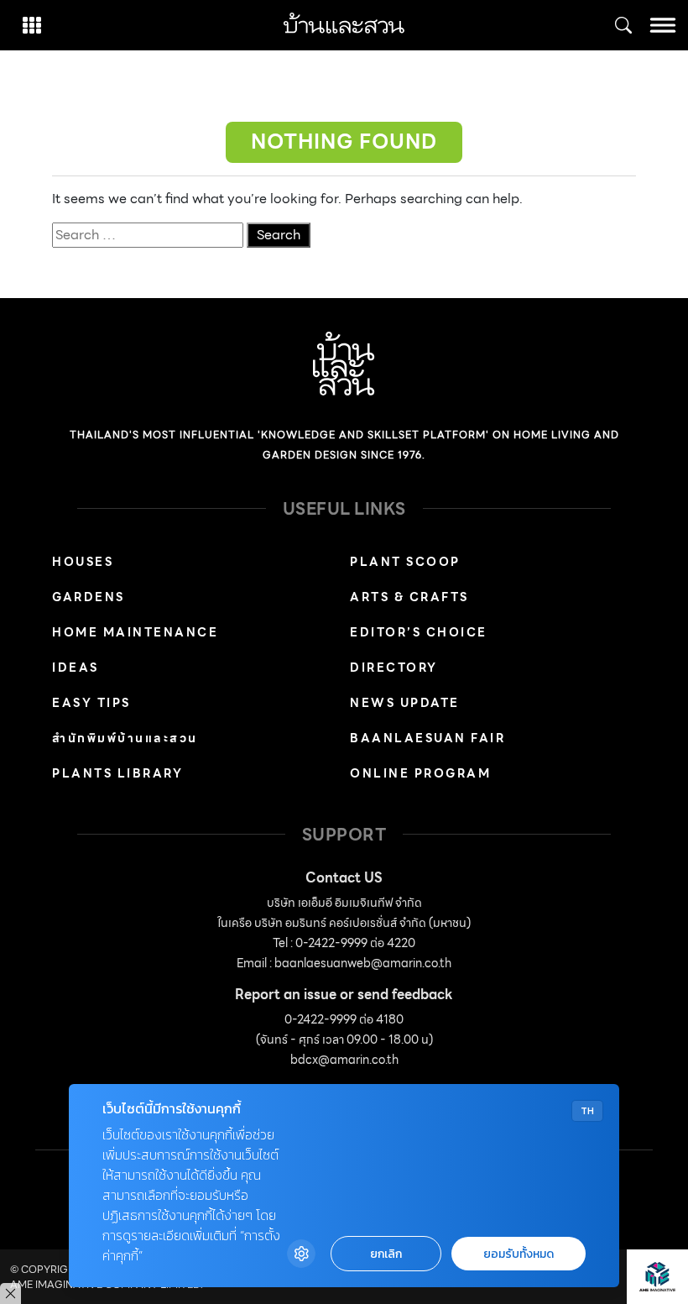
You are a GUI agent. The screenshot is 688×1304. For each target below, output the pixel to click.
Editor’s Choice (418, 632)
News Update (405, 703)
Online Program (420, 773)
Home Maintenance (135, 632)
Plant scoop (405, 561)
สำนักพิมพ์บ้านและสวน (125, 738)
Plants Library (117, 773)
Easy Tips (91, 703)
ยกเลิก (386, 1254)
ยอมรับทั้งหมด (518, 1254)
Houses (82, 561)
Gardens (88, 597)
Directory (394, 667)
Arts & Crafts (409, 597)
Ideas (75, 667)
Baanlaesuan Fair (427, 738)
